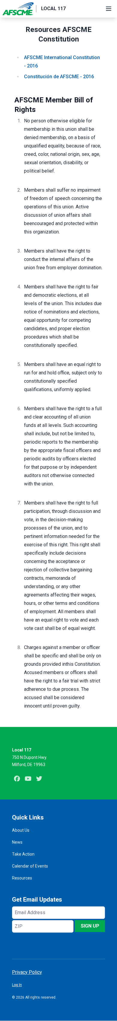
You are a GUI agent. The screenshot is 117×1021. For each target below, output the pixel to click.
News (17, 842)
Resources (22, 878)
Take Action (23, 854)
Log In (17, 985)
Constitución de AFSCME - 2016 (59, 76)
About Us (20, 830)
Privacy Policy (27, 972)
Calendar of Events (30, 866)
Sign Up (90, 926)
